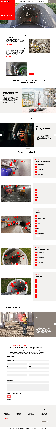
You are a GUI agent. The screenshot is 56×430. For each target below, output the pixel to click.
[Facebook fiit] (41, 421)
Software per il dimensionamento (20, 417)
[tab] (25, 148)
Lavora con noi (40, 1)
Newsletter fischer (18, 414)
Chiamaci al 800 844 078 (34, 418)
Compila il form (30, 413)
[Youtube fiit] (45, 421)
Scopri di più (8, 56)
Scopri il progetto (39, 141)
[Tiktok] (47, 421)
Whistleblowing (31, 428)
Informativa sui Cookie (43, 428)
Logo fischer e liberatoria (44, 414)
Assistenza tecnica (18, 413)
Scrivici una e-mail (31, 414)
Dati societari (27, 428)
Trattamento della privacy (37, 428)
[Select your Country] (43, 1)
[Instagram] (43, 421)
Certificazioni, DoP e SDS (44, 413)
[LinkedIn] (44, 421)
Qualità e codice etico (7, 414)
